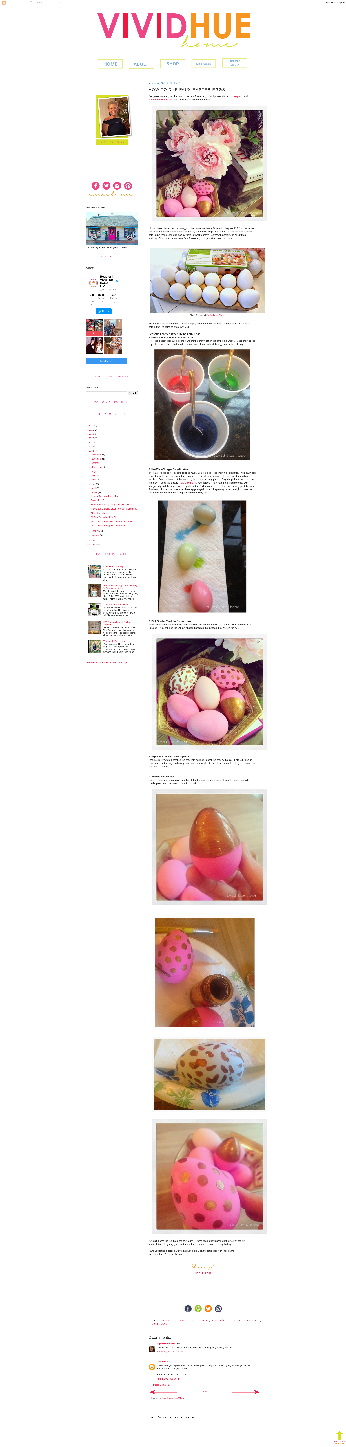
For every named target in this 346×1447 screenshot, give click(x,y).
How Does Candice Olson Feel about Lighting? (114, 509)
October (95, 463)
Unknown (161, 1361)
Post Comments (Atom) (173, 1398)
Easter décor (219, 1321)
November (96, 459)
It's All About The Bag (113, 566)
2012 (91, 544)
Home (205, 1391)
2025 (91, 425)
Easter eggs (238, 1321)
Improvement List (166, 1343)
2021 (91, 430)
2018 (91, 434)
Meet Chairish (98, 513)
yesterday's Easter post (161, 99)
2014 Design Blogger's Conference (108, 525)
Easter (204, 1321)
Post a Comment (161, 1385)
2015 (91, 446)
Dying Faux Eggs (188, 1321)
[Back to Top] (339, 1438)
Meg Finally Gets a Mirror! (115, 641)
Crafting (166, 1321)
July (93, 475)
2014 (91, 451)
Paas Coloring (186, 482)
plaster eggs (158, 1324)
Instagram (237, 96)
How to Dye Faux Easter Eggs (105, 496)
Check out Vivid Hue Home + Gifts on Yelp (106, 662)
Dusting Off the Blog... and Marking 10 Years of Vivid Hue (120, 586)
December (96, 454)
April (93, 488)
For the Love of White (215, 315)
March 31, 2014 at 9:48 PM (170, 1352)
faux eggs (253, 1321)
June (94, 479)
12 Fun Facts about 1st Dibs (104, 517)
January (95, 535)
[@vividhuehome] (93, 283)
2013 (91, 540)
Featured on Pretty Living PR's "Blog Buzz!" (112, 504)
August (95, 471)
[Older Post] (245, 1392)
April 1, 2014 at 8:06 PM (168, 1379)
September (97, 467)
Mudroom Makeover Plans (116, 604)
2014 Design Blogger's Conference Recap (111, 521)
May (93, 484)
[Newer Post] (163, 1392)
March (94, 492)
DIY (175, 1321)
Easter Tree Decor (100, 500)
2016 (91, 442)
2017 (91, 438)
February (96, 531)
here (156, 1254)
